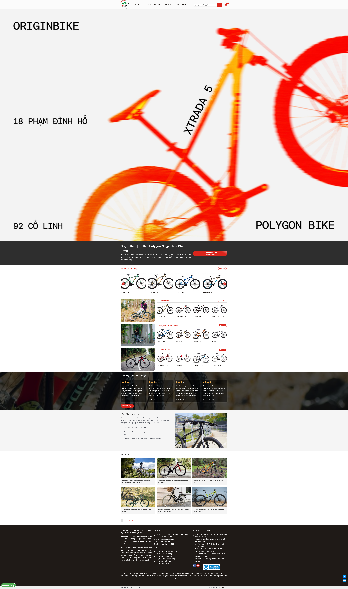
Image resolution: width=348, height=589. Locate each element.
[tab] (147, 427)
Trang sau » (132, 520)
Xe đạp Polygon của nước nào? (135, 427)
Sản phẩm (156, 4)
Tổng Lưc (224, 587)
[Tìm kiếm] (219, 5)
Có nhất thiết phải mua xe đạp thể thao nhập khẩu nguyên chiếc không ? (147, 433)
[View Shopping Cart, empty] (226, 5)
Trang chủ (137, 4)
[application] (160, 4)
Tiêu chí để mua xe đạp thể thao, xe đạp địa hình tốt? (143, 439)
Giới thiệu (147, 4)
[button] (2, 125)
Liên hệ (183, 4)
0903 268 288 (7, 585)
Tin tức (176, 4)
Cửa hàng (167, 4)
